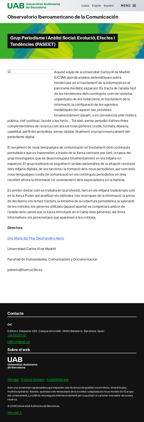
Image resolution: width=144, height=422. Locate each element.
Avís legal (13, 379)
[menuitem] (85, 5)
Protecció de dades (32, 379)
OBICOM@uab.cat (19, 341)
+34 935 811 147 (17, 335)
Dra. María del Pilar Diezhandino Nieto (36, 238)
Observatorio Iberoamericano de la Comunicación (63, 17)
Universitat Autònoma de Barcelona (34, 5)
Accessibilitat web (58, 379)
